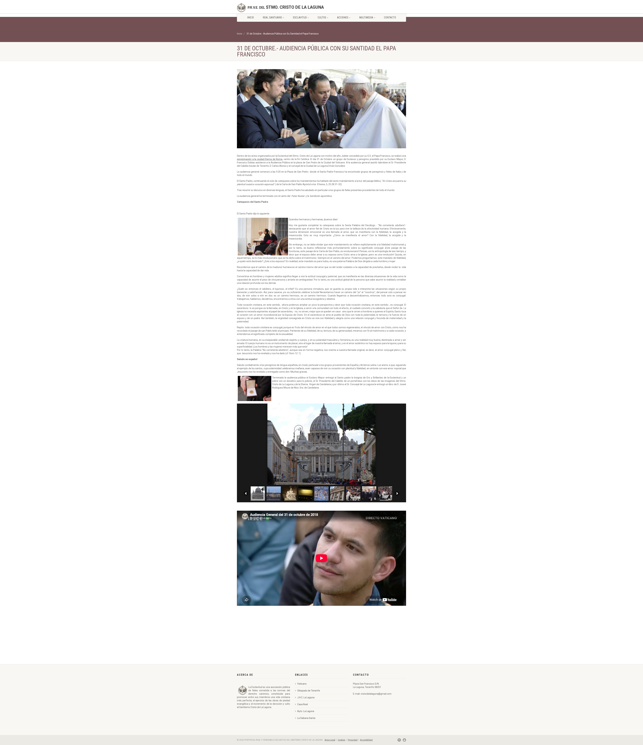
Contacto (390, 17)
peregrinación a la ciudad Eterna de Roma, (260, 159)
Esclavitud (300, 17)
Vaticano (302, 683)
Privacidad (353, 740)
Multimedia (366, 17)
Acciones (342, 17)
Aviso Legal (330, 740)
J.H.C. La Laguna (305, 697)
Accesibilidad (366, 740)
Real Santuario (272, 17)
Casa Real (302, 704)
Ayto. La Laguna (305, 711)
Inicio (250, 17)
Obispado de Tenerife (308, 690)
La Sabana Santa (306, 718)
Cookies (341, 740)
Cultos (322, 17)
